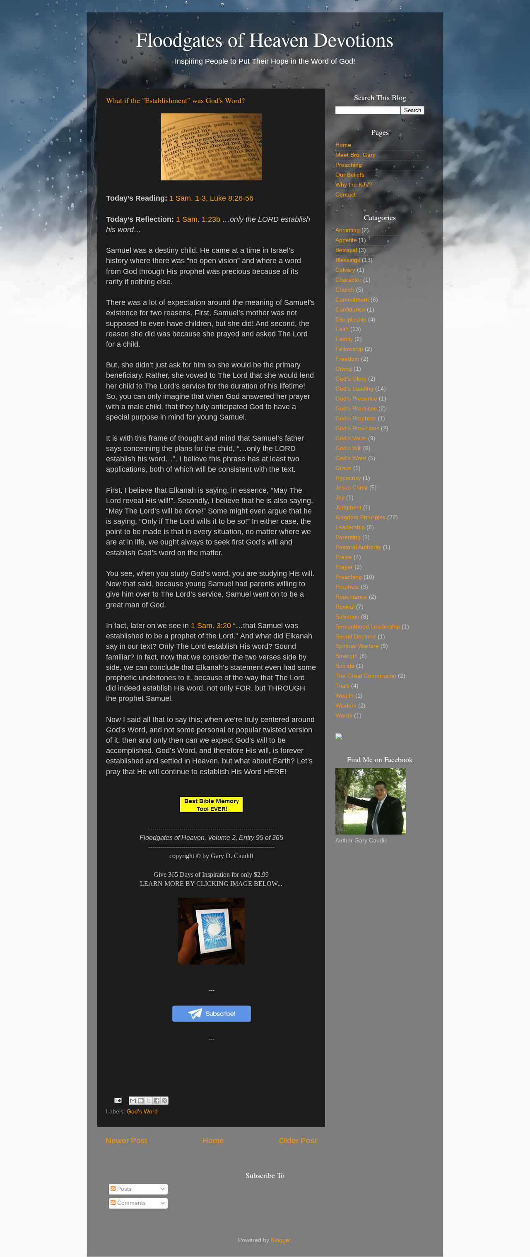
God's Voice (350, 438)
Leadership (350, 527)
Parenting (348, 537)
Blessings (347, 260)
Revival (344, 607)
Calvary (345, 270)
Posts (124, 1189)
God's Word (142, 1111)
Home (213, 1140)
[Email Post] (118, 1100)
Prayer (344, 567)
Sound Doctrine (355, 636)
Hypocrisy (348, 478)
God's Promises (356, 408)
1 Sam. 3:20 (211, 625)
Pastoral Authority (358, 547)
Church (344, 290)
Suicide (344, 666)
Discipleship (350, 320)
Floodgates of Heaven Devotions (265, 39)
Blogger (281, 1240)
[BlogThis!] (141, 1100)
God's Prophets (355, 418)
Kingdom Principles (360, 517)
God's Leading (354, 389)
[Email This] (133, 1100)
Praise (343, 557)
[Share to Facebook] (156, 1100)
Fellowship (349, 349)
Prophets (347, 587)
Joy (339, 497)
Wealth (344, 696)
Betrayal (346, 250)
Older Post (298, 1140)
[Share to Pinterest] (164, 1100)
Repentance (351, 597)
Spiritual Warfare (357, 646)
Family (344, 339)
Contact (345, 195)
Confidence (350, 310)
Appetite (346, 240)
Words (343, 715)
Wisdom (346, 706)
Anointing (347, 230)
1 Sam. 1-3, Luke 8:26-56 (211, 198)
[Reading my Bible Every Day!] (338, 738)
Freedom (347, 359)
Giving (343, 369)
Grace (343, 468)
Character (348, 280)
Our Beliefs (349, 175)
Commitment (352, 300)
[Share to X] (149, 1100)
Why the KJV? (353, 185)
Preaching (348, 165)
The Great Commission (365, 676)
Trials (342, 686)
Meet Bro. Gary (355, 155)
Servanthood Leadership (367, 627)
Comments (131, 1203)
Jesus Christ (351, 488)
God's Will (348, 448)
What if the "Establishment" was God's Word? (175, 100)
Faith (342, 329)
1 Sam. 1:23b (198, 219)
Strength (346, 656)
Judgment (348, 507)
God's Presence (356, 399)
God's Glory (350, 379)
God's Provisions (357, 428)
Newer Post (126, 1140)
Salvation (347, 617)
